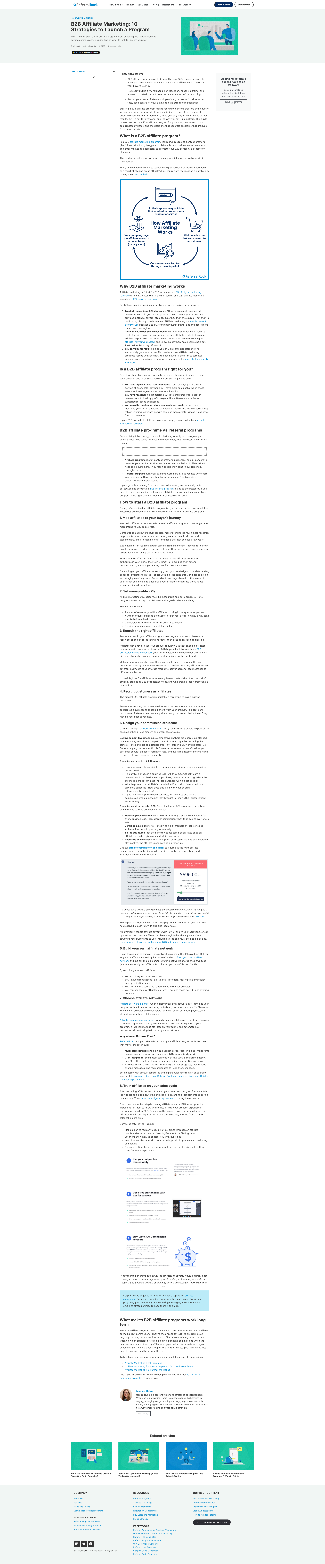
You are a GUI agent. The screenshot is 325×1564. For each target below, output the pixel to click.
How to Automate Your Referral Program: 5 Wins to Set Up (228, 1474)
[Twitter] (84, 1544)
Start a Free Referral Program (88, 1510)
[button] (114, 71)
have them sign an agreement (157, 1098)
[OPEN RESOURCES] (190, 4)
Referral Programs (142, 1498)
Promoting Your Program (205, 1506)
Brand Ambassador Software (88, 1529)
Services (78, 1502)
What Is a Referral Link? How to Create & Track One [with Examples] (91, 1474)
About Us (78, 1498)
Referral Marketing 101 (204, 1502)
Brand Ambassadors (203, 1510)
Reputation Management (145, 1510)
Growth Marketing (142, 1506)
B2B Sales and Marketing (82, 18)
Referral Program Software (87, 1521)
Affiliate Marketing (142, 1502)
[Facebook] (91, 1544)
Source (200, 916)
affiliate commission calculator (146, 847)
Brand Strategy (140, 1519)
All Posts (143, 1414)
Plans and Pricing (82, 1506)
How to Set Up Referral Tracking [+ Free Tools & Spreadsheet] (138, 1474)
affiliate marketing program (145, 142)
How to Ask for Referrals (205, 1515)
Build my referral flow (233, 103)
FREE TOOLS (141, 1526)
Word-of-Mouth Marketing (206, 1498)
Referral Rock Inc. (98, 1551)
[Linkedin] (77, 1544)
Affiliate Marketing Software (88, 1525)
